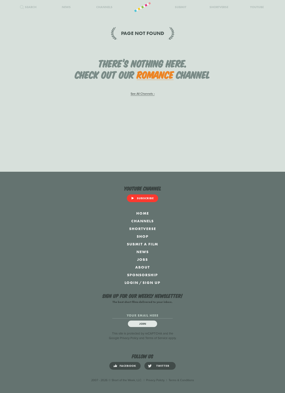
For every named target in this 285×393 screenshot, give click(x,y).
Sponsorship (142, 274)
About (142, 267)
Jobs (142, 259)
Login (131, 282)
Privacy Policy (129, 338)
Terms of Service (156, 338)
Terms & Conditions (181, 380)
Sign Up (151, 282)
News (142, 251)
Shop (143, 236)
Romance (155, 74)
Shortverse (142, 228)
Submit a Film (142, 244)
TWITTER (162, 366)
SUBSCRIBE (145, 198)
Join (142, 324)
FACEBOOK (128, 366)
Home (142, 213)
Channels (142, 221)
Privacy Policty (155, 380)
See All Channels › (143, 94)
